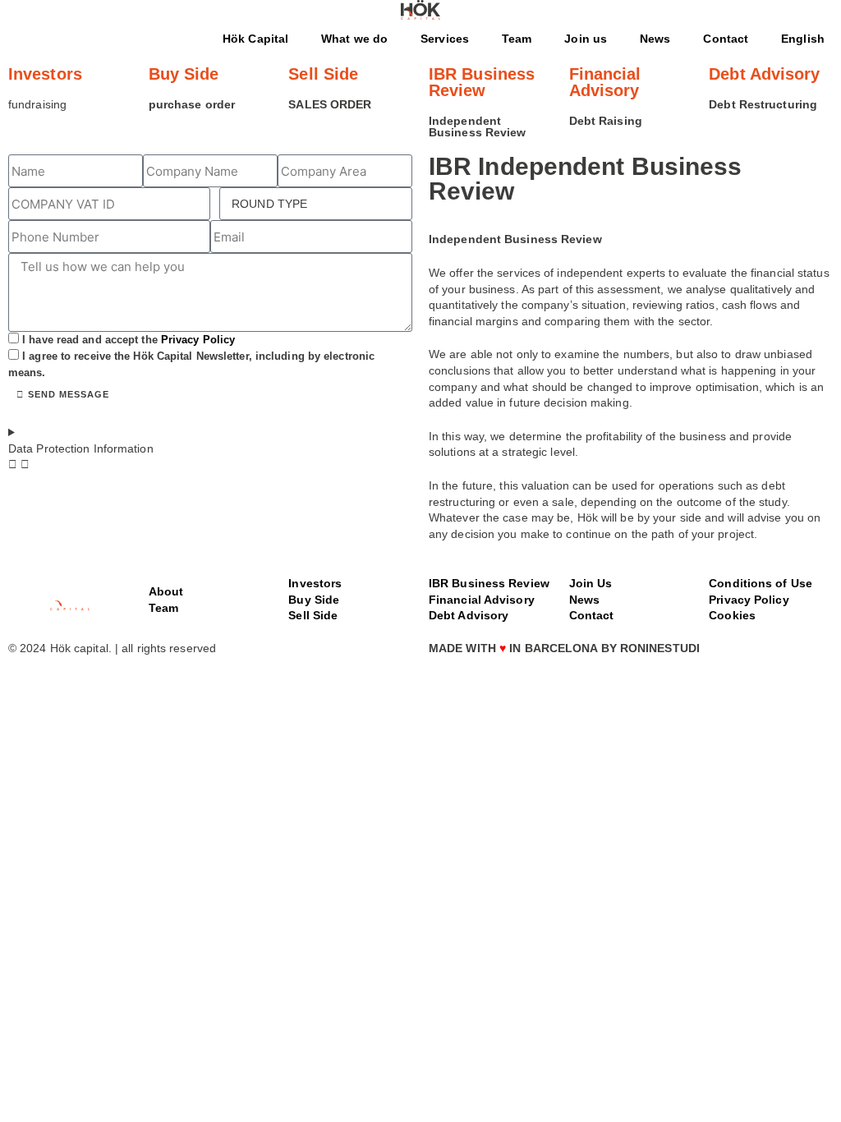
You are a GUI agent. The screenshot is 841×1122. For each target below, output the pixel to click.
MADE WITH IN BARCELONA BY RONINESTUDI (564, 648)
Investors (45, 74)
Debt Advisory (764, 74)
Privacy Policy (198, 339)
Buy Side (184, 74)
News (655, 38)
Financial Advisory (605, 82)
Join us (585, 38)
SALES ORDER (329, 104)
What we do (354, 38)
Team (516, 38)
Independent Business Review (477, 126)
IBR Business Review (482, 82)
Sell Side (323, 74)
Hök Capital (255, 38)
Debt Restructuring (763, 104)
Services (444, 38)
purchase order (192, 104)
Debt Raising (605, 120)
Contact (725, 38)
